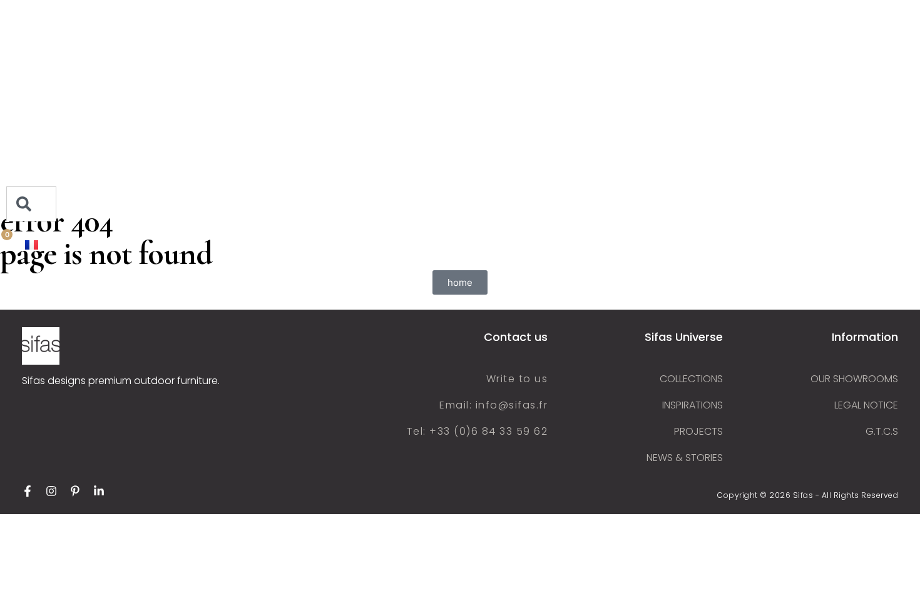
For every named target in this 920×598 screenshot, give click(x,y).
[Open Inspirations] (81, 123)
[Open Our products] (88, 73)
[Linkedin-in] (99, 491)
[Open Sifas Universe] (93, 48)
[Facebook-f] (27, 491)
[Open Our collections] (97, 98)
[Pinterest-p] (75, 491)
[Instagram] (51, 491)
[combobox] (31, 203)
